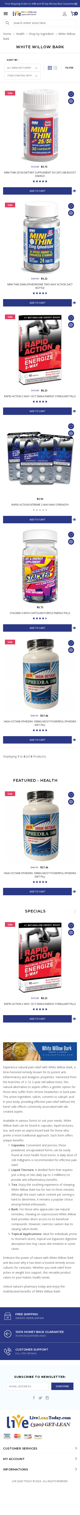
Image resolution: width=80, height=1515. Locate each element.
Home (7, 34)
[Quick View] (74, 891)
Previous (70, 911)
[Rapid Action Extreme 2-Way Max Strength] (40, 458)
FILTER (69, 67)
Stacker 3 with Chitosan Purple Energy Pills (40, 613)
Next (75, 911)
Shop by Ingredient (41, 34)
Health (20, 34)
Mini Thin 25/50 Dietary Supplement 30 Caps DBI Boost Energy (40, 174)
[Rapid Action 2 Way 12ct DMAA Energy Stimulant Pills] (40, 350)
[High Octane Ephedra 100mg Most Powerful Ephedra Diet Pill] (40, 675)
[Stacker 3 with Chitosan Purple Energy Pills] (40, 566)
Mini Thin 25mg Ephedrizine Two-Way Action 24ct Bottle (40, 286)
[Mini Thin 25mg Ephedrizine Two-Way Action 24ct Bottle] (40, 238)
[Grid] (49, 67)
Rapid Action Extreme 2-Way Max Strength (40, 504)
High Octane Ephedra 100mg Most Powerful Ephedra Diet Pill (40, 723)
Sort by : (13, 60)
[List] (55, 67)
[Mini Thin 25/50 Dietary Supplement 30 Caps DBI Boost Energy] (40, 126)
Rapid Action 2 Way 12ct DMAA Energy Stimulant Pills (40, 396)
